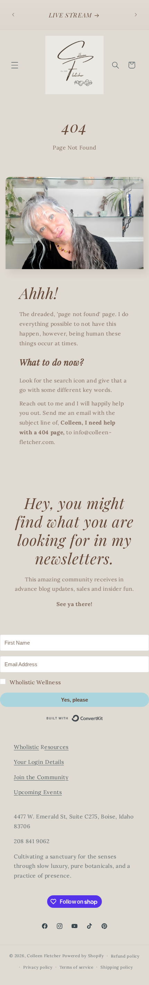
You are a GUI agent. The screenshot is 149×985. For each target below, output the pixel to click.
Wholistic (26, 746)
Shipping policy (116, 967)
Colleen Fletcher (44, 955)
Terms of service (77, 967)
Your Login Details (39, 761)
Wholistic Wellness (35, 682)
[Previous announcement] (13, 14)
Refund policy (125, 956)
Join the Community (41, 777)
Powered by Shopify (83, 955)
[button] (15, 65)
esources (56, 746)
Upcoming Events (38, 792)
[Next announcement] (135, 14)
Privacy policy (37, 967)
